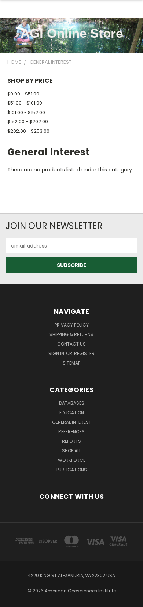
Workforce (71, 460)
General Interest (71, 422)
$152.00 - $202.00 (27, 121)
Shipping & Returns (72, 334)
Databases (71, 403)
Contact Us (71, 344)
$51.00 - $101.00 (24, 102)
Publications (71, 470)
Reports (71, 441)
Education (71, 413)
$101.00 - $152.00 (26, 112)
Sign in (56, 353)
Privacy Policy (72, 325)
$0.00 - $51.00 (23, 93)
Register (84, 353)
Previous (11, 600)
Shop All (71, 451)
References (71, 432)
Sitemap (71, 363)
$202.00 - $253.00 (28, 131)
